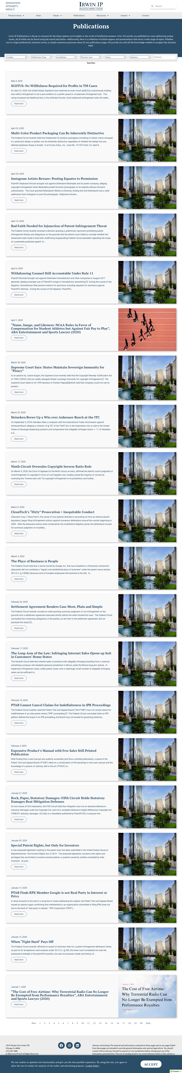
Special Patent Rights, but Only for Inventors (45, 845)
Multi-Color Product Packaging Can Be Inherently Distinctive (57, 133)
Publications (79, 15)
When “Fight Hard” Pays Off (32, 942)
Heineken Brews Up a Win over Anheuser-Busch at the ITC (55, 417)
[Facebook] (61, 1045)
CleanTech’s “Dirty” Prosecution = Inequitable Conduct (52, 512)
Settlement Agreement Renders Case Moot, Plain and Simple (57, 606)
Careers (124, 15)
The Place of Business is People (34, 561)
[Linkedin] (77, 1045)
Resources (101, 15)
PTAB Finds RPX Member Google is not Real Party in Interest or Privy (59, 894)
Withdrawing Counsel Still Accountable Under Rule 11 (52, 273)
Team (38, 15)
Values (56, 15)
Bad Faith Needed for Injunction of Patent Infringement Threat (59, 226)
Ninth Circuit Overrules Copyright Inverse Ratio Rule (51, 466)
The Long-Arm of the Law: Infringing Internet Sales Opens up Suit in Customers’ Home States (61, 655)
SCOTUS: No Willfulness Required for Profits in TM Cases (54, 86)
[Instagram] (69, 1045)
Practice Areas (14, 15)
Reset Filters (91, 63)
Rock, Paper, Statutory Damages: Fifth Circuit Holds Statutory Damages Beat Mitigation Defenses (58, 800)
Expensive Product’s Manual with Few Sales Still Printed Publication (53, 752)
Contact (145, 15)
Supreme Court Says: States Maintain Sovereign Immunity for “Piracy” (57, 369)
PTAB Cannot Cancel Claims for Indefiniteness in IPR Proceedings (61, 705)
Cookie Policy (92, 1065)
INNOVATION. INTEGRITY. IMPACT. (13, 6)
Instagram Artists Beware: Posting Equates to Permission (54, 178)
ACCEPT (151, 1064)
